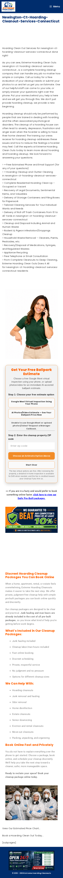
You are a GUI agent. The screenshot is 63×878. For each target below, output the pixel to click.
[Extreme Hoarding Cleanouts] (8, 6)
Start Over (31, 465)
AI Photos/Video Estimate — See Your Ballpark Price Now (31, 413)
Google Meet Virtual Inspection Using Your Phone (31, 402)
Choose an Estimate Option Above (31, 456)
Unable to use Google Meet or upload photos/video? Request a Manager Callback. (31, 425)
